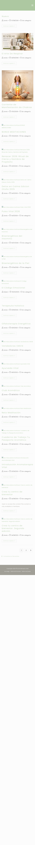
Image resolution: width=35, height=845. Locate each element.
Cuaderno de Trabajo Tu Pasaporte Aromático (16, 438)
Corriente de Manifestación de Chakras (17, 106)
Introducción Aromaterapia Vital (17, 466)
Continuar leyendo (10, 26)
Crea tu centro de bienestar (12, 493)
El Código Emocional (13, 287)
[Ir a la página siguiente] (31, 550)
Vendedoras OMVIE (12, 346)
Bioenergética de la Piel (15, 263)
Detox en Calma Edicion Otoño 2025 (15, 188)
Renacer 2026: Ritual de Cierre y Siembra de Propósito (15, 159)
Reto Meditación (11, 412)
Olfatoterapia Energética (16, 323)
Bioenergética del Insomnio (12, 237)
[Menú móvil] (31, 5)
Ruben (6, 292)
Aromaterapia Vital (12, 5)
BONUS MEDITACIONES (14, 131)
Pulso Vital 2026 (11, 211)
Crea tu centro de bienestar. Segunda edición (13, 528)
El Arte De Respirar (12, 53)
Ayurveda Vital (10, 368)
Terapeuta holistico (13, 305)
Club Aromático (11, 390)
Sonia (5, 20)
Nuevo (5, 16)
